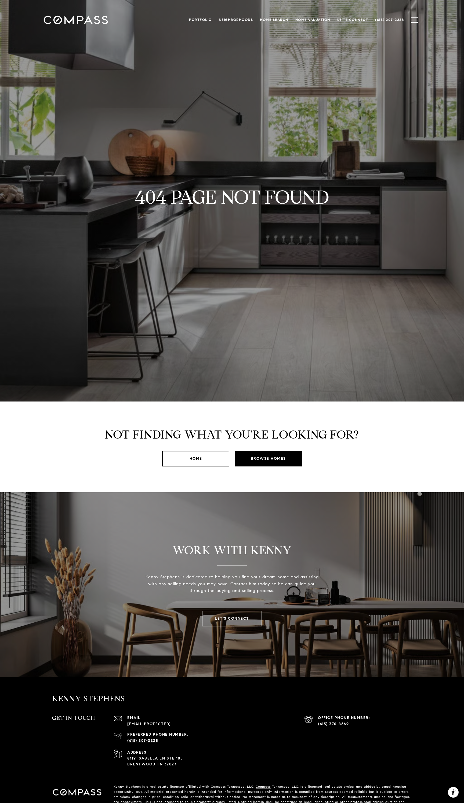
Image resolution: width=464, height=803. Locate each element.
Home (196, 458)
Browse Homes (268, 458)
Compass (263, 786)
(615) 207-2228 (142, 740)
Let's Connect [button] (232, 618)
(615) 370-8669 (333, 724)
